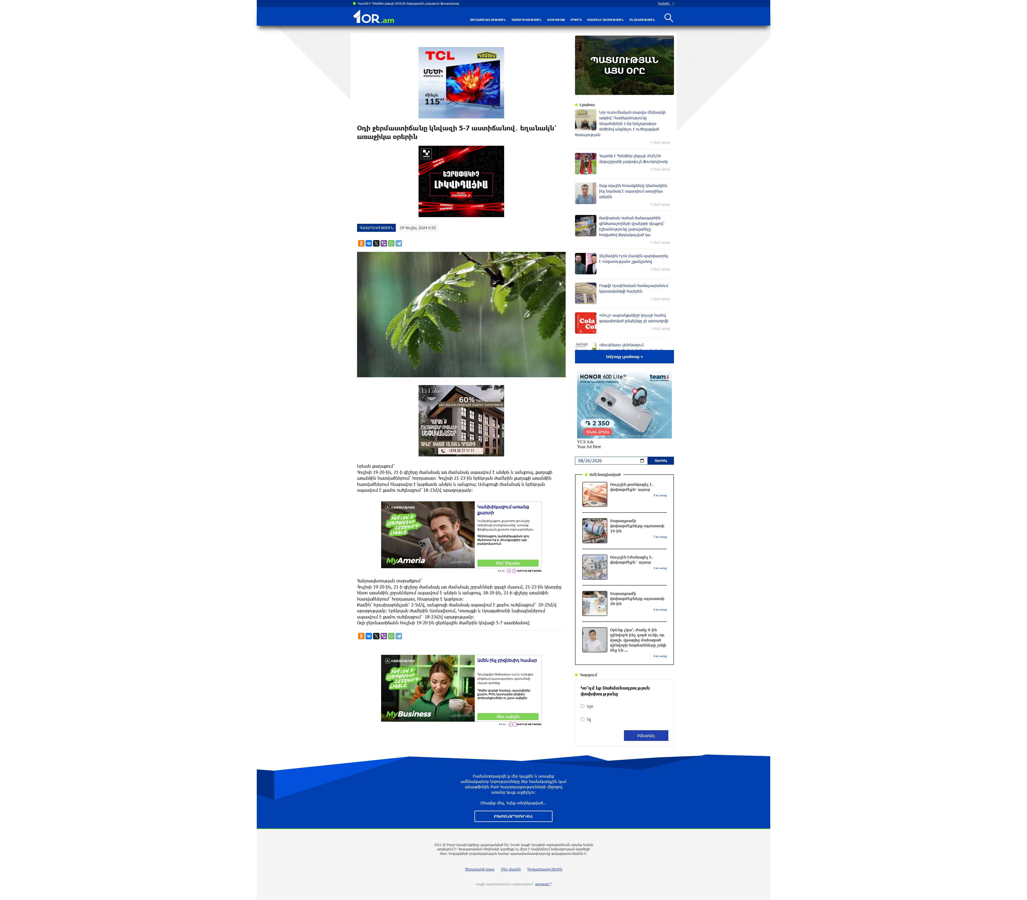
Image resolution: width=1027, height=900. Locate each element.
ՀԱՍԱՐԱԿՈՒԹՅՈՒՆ (526, 19)
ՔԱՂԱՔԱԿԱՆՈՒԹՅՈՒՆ (488, 19)
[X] (376, 243)
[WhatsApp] (391, 243)
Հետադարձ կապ (479, 869)
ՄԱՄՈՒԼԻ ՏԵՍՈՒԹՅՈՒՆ (605, 19)
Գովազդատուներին (544, 869)
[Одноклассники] (361, 243)
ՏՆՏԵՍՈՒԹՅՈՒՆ (642, 19)
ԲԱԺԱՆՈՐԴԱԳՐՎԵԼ (513, 816)
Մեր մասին (511, 869)
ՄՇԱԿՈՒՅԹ (556, 19)
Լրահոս (587, 104)
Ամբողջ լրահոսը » (624, 356)
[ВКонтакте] (369, 243)
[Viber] (384, 243)
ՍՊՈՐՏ (576, 19)
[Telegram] (399, 243)
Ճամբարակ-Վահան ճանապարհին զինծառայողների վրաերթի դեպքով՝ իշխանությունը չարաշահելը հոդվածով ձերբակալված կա (436, 3)
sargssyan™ (543, 884)
